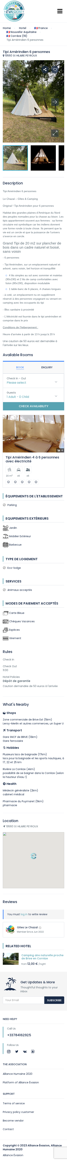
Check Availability (33, 406)
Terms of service (14, 1103)
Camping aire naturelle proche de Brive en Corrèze (42, 956)
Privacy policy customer (18, 1112)
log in (24, 914)
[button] (55, 133)
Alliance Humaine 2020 (17, 1074)
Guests (11, 392)
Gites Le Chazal (27, 927)
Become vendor (13, 1120)
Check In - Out (16, 378)
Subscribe (54, 1000)
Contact (8, 1129)
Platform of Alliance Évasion (21, 1082)
